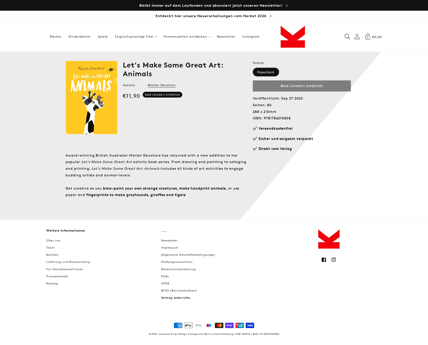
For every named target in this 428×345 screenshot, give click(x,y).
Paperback (265, 72)
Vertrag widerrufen (176, 297)
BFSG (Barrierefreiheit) (179, 290)
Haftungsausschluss (177, 261)
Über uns (53, 240)
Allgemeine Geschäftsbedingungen (188, 254)
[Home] (292, 36)
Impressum (169, 247)
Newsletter (169, 240)
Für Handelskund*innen (64, 269)
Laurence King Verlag (172, 333)
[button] (135, 36)
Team (50, 247)
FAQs (165, 276)
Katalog (52, 283)
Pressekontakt (57, 276)
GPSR (165, 283)
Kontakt (52, 254)
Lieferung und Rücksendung (68, 261)
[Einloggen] (357, 36)
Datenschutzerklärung (178, 269)
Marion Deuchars (162, 85)
